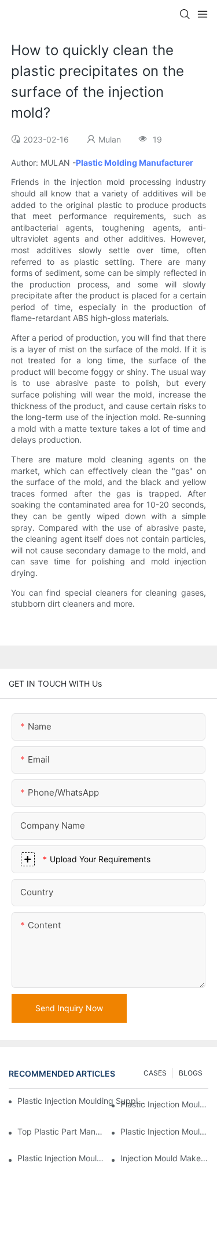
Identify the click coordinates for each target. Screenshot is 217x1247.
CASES (155, 1073)
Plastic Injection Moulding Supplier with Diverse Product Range (164, 1131)
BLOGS (191, 1073)
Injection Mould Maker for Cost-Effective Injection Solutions (164, 1158)
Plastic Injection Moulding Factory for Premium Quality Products (164, 1104)
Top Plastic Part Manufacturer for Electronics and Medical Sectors (61, 1131)
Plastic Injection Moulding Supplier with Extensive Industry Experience (81, 1101)
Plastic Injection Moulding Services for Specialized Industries (61, 1158)
